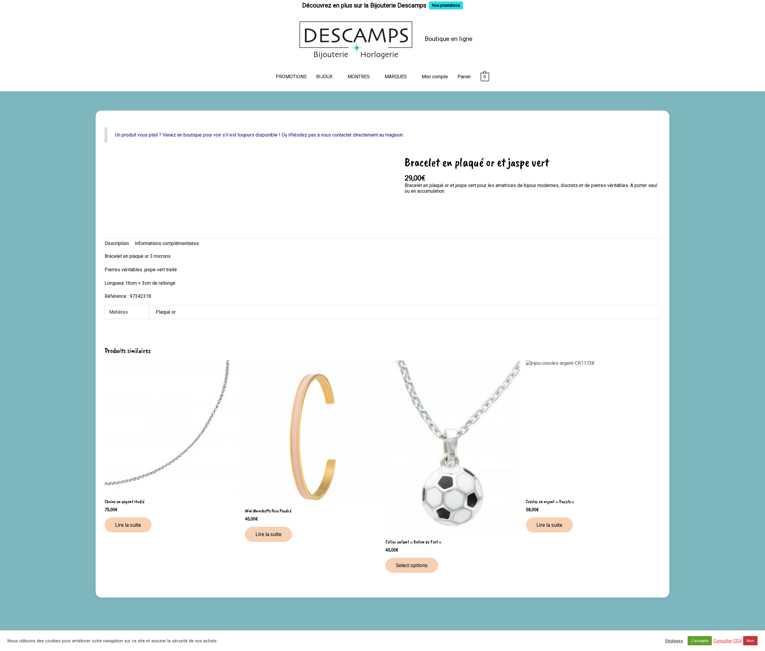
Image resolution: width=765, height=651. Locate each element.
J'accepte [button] (699, 640)
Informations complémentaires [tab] (167, 243)
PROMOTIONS (291, 76)
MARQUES (396, 76)
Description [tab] (117, 243)
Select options (412, 565)
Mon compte (435, 76)
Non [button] (750, 640)
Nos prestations (446, 5)
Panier (464, 76)
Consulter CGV (727, 641)
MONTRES (359, 76)
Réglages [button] (674, 641)
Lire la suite (128, 525)
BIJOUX (324, 76)
